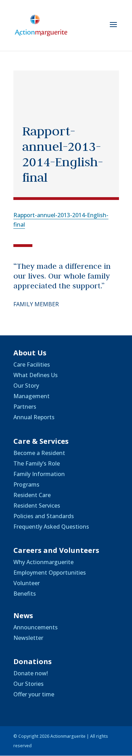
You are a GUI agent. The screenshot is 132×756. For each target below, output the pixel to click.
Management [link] (31, 396)
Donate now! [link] (30, 673)
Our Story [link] (26, 385)
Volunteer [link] (26, 583)
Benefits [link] (24, 593)
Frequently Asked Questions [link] (51, 526)
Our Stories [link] (28, 684)
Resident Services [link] (36, 505)
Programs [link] (26, 484)
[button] (113, 29)
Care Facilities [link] (31, 364)
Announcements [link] (35, 627)
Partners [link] (24, 406)
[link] (41, 25)
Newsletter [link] (28, 638)
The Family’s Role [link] (36, 463)
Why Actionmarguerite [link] (43, 562)
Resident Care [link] (32, 495)
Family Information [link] (39, 474)
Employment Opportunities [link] (49, 572)
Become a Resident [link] (39, 453)
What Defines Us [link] (35, 375)
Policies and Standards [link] (43, 516)
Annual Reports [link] (34, 417)
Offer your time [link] (33, 694)
